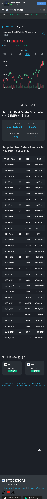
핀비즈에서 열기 (34, 383)
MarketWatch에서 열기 (10, 386)
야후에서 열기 (10, 383)
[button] (3, 10)
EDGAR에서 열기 (26, 386)
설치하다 (41, 3)
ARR (32, 364)
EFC (9, 364)
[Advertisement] (23, 96)
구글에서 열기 (21, 383)
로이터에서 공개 (39, 386)
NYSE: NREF (10, 27)
